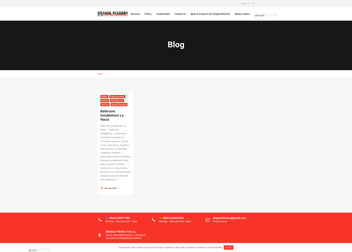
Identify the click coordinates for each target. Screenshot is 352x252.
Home (100, 74)
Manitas (104, 101)
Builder (104, 97)
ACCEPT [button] (228, 247)
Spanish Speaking (119, 105)
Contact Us (180, 14)
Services (135, 14)
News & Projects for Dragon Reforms (210, 14)
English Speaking (117, 97)
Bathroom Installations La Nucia (111, 115)
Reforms (105, 105)
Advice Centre (242, 14)
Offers (148, 14)
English (261, 15)
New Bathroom (117, 101)
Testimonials (163, 14)
